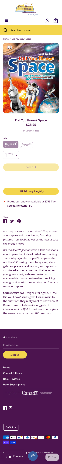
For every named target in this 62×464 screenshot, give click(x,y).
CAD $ (9, 427)
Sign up (15, 354)
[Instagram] (10, 408)
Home (6, 367)
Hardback (11, 144)
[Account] (47, 19)
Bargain (26, 144)
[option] (31, 78)
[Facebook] (5, 408)
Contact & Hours (12, 373)
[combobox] (11, 155)
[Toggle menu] (6, 20)
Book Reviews (11, 379)
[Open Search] (5, 30)
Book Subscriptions (14, 384)
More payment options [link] (31, 184)
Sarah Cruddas (32, 130)
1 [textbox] (6, 156)
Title (5, 138)
